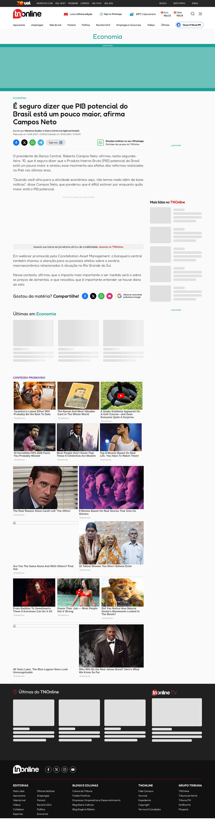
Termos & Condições (149, 809)
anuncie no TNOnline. (111, 246)
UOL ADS (108, 3)
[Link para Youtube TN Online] (73, 769)
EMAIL (195, 3)
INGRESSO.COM (45, 3)
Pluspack (183, 809)
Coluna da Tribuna (82, 791)
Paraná (71, 24)
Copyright (144, 804)
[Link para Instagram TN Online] (65, 769)
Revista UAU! (103, 24)
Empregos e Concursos (128, 24)
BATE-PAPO (179, 3)
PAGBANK (73, 3)
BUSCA (163, 3)
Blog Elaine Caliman (83, 804)
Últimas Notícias (46, 791)
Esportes (18, 813)
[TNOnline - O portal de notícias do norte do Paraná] (27, 14)
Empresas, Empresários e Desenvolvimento (96, 800)
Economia (107, 36)
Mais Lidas (18, 791)
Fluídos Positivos (81, 795)
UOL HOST (60, 3)
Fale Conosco (145, 791)
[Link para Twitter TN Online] (56, 769)
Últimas (165, 24)
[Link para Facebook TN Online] (48, 769)
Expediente (144, 800)
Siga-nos (53, 142)
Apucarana (19, 24)
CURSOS (85, 3)
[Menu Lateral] (200, 14)
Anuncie (142, 795)
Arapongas (37, 24)
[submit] (192, 14)
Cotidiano (18, 809)
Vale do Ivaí (55, 24)
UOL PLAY (97, 3)
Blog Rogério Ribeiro (83, 809)
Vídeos (151, 24)
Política (86, 24)
